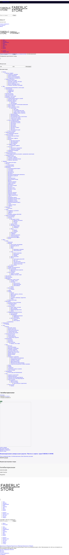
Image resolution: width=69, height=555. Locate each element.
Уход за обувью (11, 105)
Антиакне (10, 339)
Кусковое (15, 231)
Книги (9, 137)
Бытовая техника (9, 93)
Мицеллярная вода (15, 361)
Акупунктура (11, 216)
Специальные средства (13, 337)
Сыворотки (10, 367)
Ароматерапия (8, 88)
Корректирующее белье (16, 309)
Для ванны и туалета (15, 122)
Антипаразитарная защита (14, 168)
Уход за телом (11, 384)
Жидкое (15, 230)
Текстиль (10, 146)
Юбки (12, 298)
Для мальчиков (8, 277)
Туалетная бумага (15, 236)
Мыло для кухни (12, 156)
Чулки (12, 286)
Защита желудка (11, 183)
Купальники (11, 288)
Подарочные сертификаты (14, 78)
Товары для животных (10, 152)
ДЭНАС (10, 213)
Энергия (10, 205)
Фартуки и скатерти (15, 149)
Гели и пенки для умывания (17, 358)
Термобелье (10, 321)
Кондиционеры (14, 114)
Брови (12, 246)
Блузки (12, 292)
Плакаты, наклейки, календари (15, 85)
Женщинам (8, 278)
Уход (4, 325)
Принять (12, 549)
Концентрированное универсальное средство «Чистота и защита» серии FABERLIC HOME (27, 453)
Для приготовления (15, 140)
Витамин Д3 (11, 172)
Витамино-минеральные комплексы (16, 174)
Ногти (12, 257)
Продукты (7, 207)
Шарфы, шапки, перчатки (19, 113)
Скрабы (15, 222)
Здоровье (5, 161)
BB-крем (10, 345)
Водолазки (13, 295)
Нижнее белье (11, 306)
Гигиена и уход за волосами (14, 302)
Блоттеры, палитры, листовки (15, 81)
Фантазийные (16, 285)
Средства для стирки (15, 117)
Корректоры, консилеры (13, 351)
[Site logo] (5, 14)
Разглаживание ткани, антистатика (19, 116)
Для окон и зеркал (15, 127)
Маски (9, 355)
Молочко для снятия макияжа (17, 362)
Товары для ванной (9, 132)
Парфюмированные (18, 315)
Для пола (13, 128)
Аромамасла (11, 90)
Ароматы (13, 102)
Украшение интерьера (13, 150)
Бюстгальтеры (14, 308)
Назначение (8, 167)
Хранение (10, 151)
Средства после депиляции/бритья (16, 378)
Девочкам (10, 242)
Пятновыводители (15, 115)
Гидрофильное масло (15, 359)
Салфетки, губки (12, 144)
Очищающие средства (13, 133)
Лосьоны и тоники (15, 360)
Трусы (12, 310)
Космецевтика (8, 338)
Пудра (9, 365)
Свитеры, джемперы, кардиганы (18, 297)
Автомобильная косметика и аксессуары (14, 87)
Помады (15, 255)
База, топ (15, 260)
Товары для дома (9, 134)
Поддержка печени (12, 199)
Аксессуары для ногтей (18, 259)
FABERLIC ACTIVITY (13, 210)
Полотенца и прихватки (16, 148)
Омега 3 (10, 196)
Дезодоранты (14, 314)
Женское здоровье (12, 181)
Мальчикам (10, 266)
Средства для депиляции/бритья (15, 377)
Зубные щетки (11, 335)
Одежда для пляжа (12, 300)
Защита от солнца (15, 273)
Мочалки (15, 221)
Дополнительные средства (17, 269)
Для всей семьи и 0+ (12, 99)
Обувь (9, 290)
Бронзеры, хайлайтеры (13, 348)
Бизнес (4, 71)
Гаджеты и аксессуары (13, 374)
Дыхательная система (13, 179)
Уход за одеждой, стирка (13, 106)
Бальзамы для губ (15, 245)
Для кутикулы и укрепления (19, 383)
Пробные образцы (12, 100)
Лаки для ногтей (14, 256)
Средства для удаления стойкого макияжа (20, 364)
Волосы (7, 326)
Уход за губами (11, 370)
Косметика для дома (11, 54)
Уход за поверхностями (21, 54)
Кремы (12, 385)
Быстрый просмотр (4, 448)
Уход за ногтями (14, 382)
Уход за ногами (11, 342)
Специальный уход (12, 331)
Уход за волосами (12, 268)
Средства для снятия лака (19, 262)
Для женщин (11, 164)
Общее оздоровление (13, 195)
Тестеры (7, 324)
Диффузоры (11, 91)
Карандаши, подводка (18, 249)
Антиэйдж (10, 170)
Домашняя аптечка (9, 166)
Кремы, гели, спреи (15, 343)
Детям (6, 240)
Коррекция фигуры (12, 376)
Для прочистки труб (15, 129)
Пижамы (13, 304)
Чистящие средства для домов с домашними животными (21, 154)
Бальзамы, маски (12, 327)
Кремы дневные (11, 353)
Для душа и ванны (15, 219)
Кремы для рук (14, 380)
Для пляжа (15, 109)
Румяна (9, 366)
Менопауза (10, 341)
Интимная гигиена (15, 225)
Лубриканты (16, 226)
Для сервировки (14, 141)
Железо (9, 180)
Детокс (9, 176)
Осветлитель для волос (13, 330)
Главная (2, 54)
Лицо (6, 344)
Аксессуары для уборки (13, 135)
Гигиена (10, 218)
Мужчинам (8, 301)
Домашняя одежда (12, 303)
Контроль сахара (12, 189)
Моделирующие (17, 284)
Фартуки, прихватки (13, 160)
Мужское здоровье (12, 192)
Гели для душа (14, 313)
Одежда (10, 291)
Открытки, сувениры (13, 74)
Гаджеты (15, 319)
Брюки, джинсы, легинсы (17, 294)
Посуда (9, 139)
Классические (16, 283)
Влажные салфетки (15, 145)
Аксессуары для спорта (10, 162)
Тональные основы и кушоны (15, 368)
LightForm (10, 211)
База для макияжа (12, 347)
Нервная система (12, 193)
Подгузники (13, 232)
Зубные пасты (14, 224)
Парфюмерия (6, 323)
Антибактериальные (15, 121)
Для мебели (13, 126)
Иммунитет (10, 184)
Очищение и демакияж (13, 356)
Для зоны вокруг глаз (13, 350)
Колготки (13, 281)
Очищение (15, 227)
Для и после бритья (15, 318)
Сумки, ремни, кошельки (19, 111)
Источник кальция (12, 185)
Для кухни (13, 125)
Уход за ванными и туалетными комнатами (18, 104)
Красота (10, 190)
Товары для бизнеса (9, 79)
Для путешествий (9, 94)
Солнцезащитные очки (18, 110)
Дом (5, 54)
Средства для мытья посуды (14, 158)
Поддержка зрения (12, 197)
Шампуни (13, 271)
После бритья (16, 320)
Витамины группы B (13, 175)
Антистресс (10, 169)
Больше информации (5, 549)
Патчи (9, 238)
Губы (12, 251)
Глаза (12, 248)
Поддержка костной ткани (14, 198)
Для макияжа (14, 103)
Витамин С (10, 173)
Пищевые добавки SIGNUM (14, 214)
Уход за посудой (11, 131)
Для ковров (13, 123)
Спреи (9, 92)
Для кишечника (11, 178)
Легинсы (13, 296)
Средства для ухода (17, 263)
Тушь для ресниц (17, 250)
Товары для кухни (9, 155)
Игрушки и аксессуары (10, 96)
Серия (6, 209)
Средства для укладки (13, 332)
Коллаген (10, 186)
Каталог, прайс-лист (12, 82)
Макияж (10, 243)
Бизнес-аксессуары (12, 80)
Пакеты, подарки (9, 73)
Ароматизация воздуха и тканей (15, 98)
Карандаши (16, 254)
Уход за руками (11, 379)
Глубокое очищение (12, 349)
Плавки (12, 289)
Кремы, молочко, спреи (16, 274)
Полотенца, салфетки (13, 138)
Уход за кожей (11, 272)
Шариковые (16, 316)
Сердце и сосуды (12, 204)
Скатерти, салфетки (12, 157)
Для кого (7, 163)
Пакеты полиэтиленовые (14, 76)
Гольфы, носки (14, 280)
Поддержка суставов (13, 201)
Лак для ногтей (16, 261)
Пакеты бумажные (12, 75)
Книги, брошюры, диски (13, 84)
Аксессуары (13, 108)
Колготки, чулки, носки (13, 279)
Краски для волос (12, 329)
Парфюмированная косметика (15, 312)
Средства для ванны (15, 234)
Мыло (12, 228)
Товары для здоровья (10, 215)
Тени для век (14, 265)
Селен (9, 203)
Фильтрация (28, 66)
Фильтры (2, 395)
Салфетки (13, 233)
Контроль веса (11, 187)
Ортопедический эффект (13, 237)
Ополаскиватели (12, 336)
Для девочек (8, 275)
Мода (4, 239)
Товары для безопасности (14, 267)
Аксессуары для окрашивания (15, 372)
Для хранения (14, 143)
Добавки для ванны (18, 220)
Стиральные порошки (16, 119)
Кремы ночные (11, 354)
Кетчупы (10, 208)
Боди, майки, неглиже (16, 307)
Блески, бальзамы (17, 253)
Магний (10, 191)
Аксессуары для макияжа (16, 244)
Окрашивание (8, 371)
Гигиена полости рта (10, 333)
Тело (6, 373)
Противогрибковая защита (14, 202)
